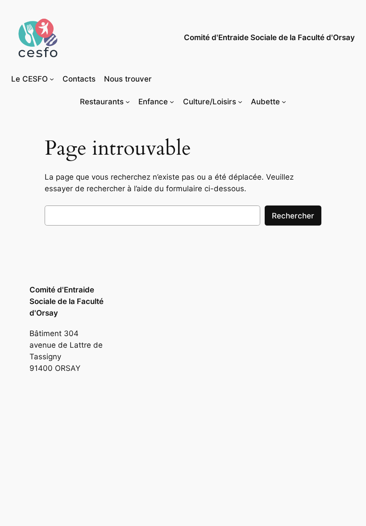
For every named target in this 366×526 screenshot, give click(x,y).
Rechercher (293, 215)
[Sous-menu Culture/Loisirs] (240, 101)
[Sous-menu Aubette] (284, 101)
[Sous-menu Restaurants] (127, 101)
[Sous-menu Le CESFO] (52, 79)
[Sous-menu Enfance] (172, 101)
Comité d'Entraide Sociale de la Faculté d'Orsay (269, 37)
